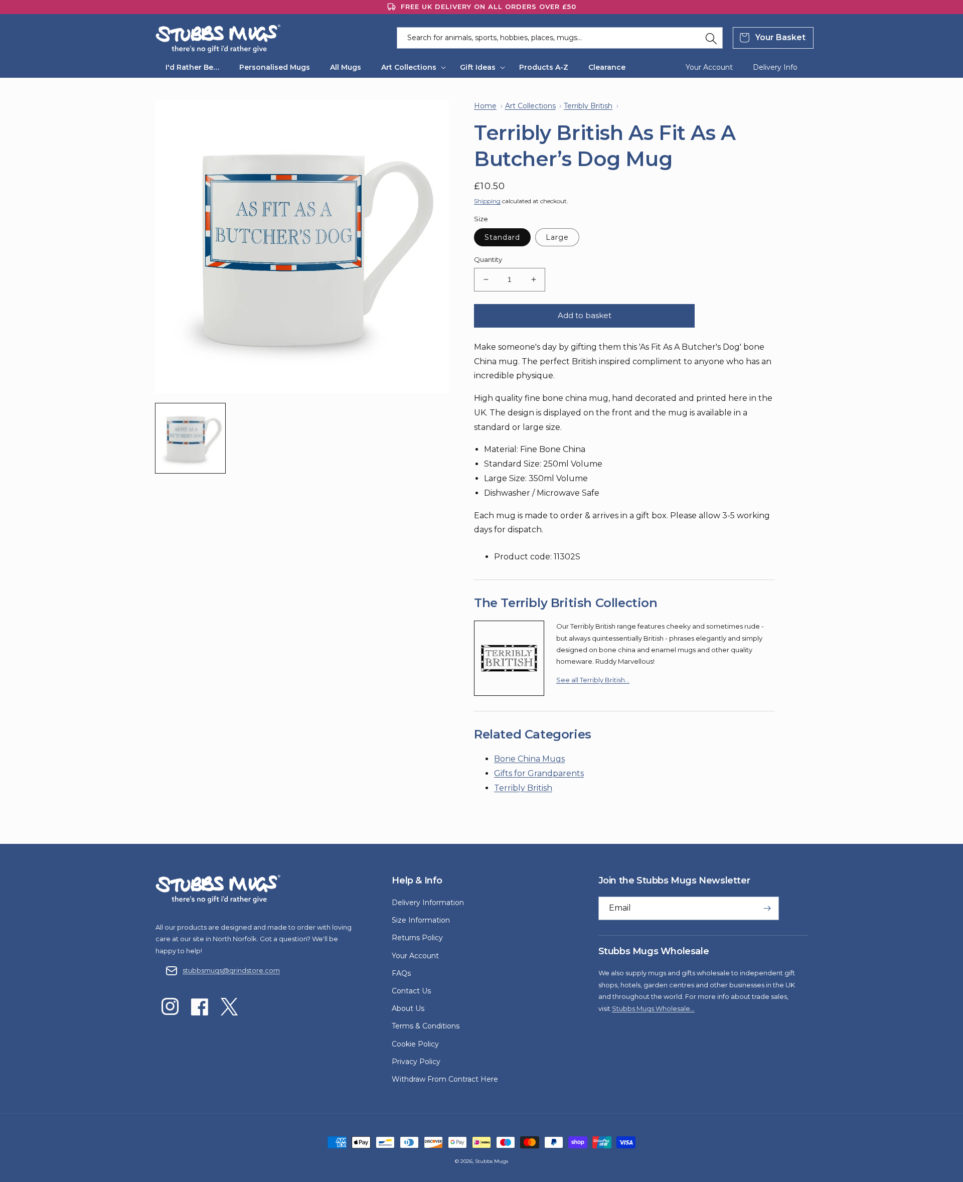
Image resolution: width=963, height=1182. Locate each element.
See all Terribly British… (592, 680)
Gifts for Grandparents (539, 773)
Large (557, 237)
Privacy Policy (416, 1061)
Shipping (487, 201)
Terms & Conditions (425, 1025)
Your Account (415, 955)
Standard (502, 237)
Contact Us (411, 990)
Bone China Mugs (529, 759)
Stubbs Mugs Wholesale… (653, 1008)
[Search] (711, 39)
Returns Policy (417, 937)
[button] (410, 67)
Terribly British (523, 788)
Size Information (421, 920)
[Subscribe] (767, 908)
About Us (408, 1008)
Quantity (488, 259)
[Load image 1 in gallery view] (190, 438)
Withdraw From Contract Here (445, 1079)
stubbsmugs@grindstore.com (231, 970)
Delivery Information (428, 902)
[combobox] (559, 38)
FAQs (401, 973)
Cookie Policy (415, 1044)
